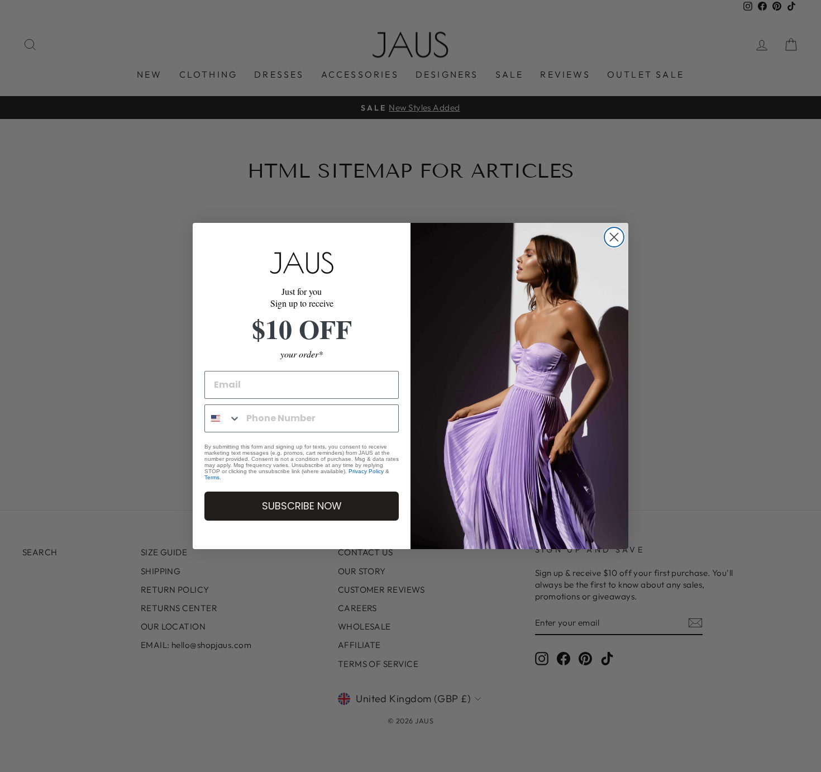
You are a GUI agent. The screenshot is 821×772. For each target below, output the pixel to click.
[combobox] (223, 418)
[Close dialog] (614, 237)
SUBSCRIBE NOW (302, 506)
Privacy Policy (366, 471)
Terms (211, 477)
